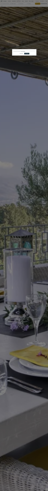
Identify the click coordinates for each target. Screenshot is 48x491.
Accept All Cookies (27, 53)
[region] (24, 52)
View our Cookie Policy (23, 51)
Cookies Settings (21, 53)
